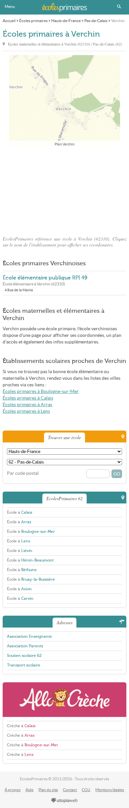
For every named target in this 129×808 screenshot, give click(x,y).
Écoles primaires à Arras (27, 404)
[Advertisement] (64, 189)
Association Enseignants (29, 636)
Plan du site (48, 790)
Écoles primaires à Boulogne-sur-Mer (41, 391)
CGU (86, 790)
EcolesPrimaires (64, 7)
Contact (70, 790)
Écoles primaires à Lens (26, 411)
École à (19, 512)
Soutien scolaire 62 (24, 655)
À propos (13, 790)
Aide (29, 790)
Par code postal (23, 473)
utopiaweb (64, 800)
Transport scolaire (23, 665)
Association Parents (25, 646)
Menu (10, 6)
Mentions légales (109, 790)
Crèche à (21, 726)
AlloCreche (64, 699)
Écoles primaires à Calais (28, 398)
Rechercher (119, 6)
